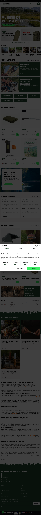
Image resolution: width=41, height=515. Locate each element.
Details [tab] (20, 248)
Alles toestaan (33, 268)
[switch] (15, 264)
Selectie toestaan (20, 268)
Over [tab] (34, 248)
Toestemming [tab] (7, 248)
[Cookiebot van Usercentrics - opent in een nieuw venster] (35, 245)
